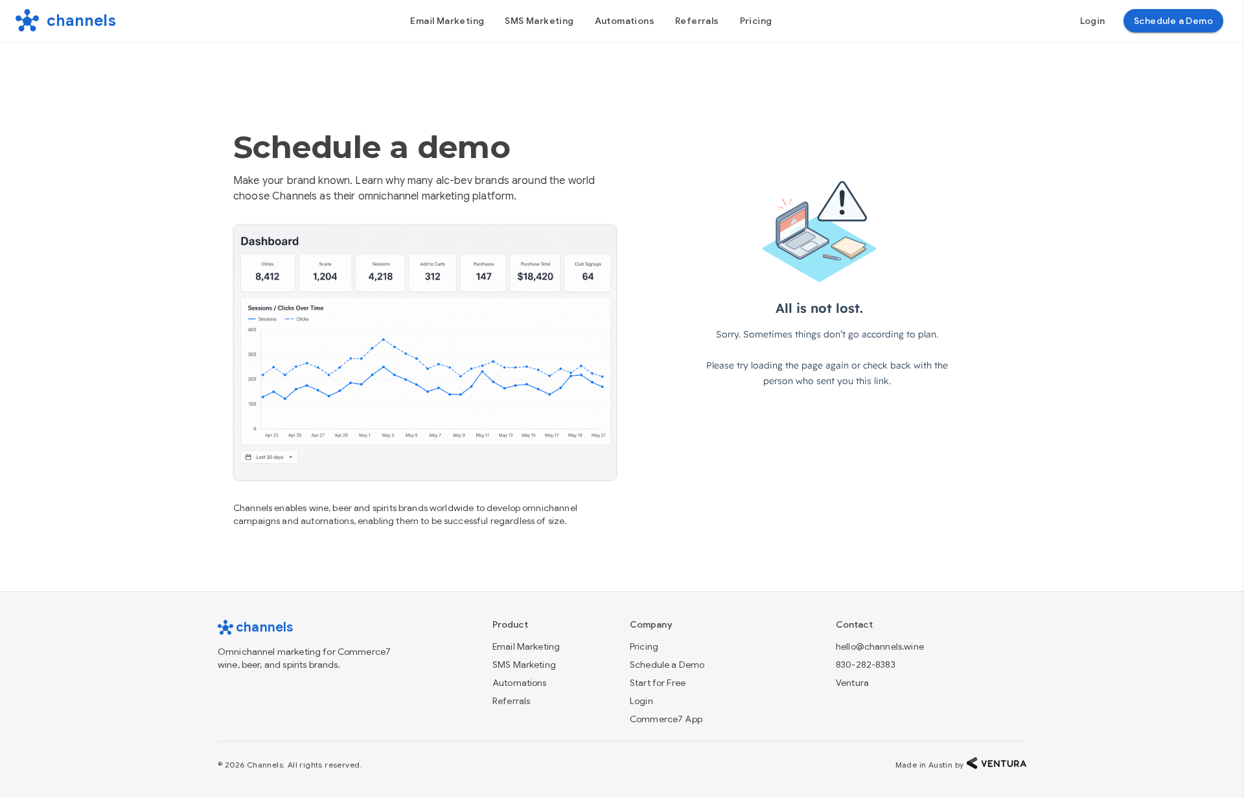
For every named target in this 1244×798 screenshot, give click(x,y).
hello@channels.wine (880, 646)
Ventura (852, 683)
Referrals (511, 701)
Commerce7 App (666, 719)
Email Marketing (526, 646)
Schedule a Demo (667, 664)
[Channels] (27, 20)
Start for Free (657, 683)
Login (641, 701)
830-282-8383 (865, 664)
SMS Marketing (524, 664)
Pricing (644, 646)
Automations (519, 683)
